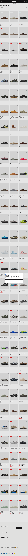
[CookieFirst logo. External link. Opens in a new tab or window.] (5, 274)
